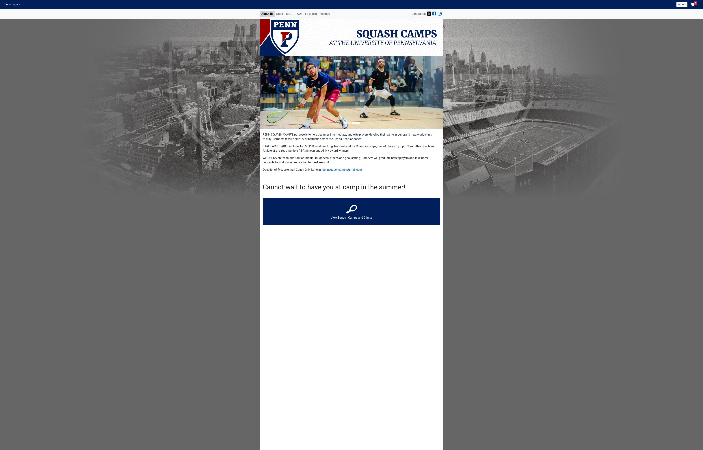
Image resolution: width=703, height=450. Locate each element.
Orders (682, 4)
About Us (267, 14)
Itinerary (325, 14)
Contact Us (419, 14)
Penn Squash (12, 4)
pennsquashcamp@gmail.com (342, 169)
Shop (279, 14)
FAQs (298, 14)
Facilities (311, 14)
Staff (289, 14)
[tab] (347, 123)
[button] (693, 4)
